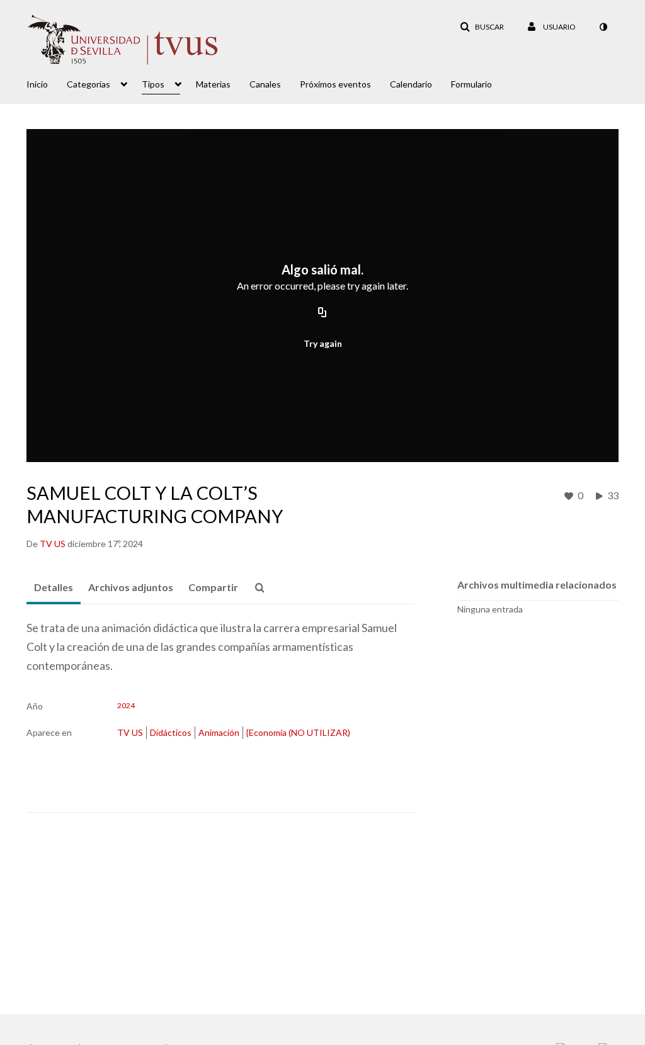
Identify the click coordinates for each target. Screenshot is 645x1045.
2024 (126, 705)
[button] (482, 27)
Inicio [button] (37, 84)
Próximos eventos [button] (335, 84)
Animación (218, 732)
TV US (130, 732)
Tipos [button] (153, 84)
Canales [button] (265, 84)
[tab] (53, 588)
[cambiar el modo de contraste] (603, 27)
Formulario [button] (471, 84)
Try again (323, 343)
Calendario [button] (411, 84)
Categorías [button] (88, 84)
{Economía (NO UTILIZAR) (298, 732)
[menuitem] (46, 83)
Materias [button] (213, 84)
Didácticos (170, 732)
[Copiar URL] (322, 313)
